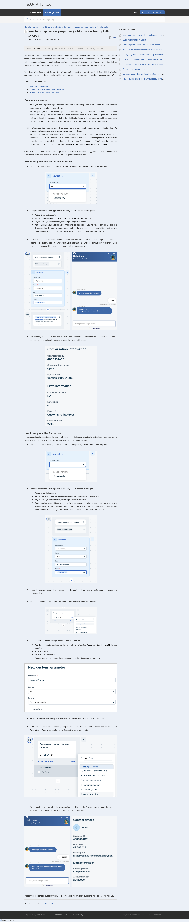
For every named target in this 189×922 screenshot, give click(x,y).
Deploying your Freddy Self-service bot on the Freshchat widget (149, 44)
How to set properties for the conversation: (49, 89)
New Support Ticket (152, 12)
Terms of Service (60, 914)
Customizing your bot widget (134, 39)
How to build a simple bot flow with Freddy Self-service (145, 78)
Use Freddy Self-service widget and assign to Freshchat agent (148, 35)
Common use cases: (39, 85)
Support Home (35, 12)
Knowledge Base (52, 12)
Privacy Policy (77, 914)
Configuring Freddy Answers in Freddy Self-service (143, 54)
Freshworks (41, 914)
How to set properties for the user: (45, 92)
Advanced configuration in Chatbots (91, 26)
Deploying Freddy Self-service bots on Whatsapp (143, 64)
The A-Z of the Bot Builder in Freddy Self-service (142, 59)
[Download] (90, 443)
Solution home (31, 26)
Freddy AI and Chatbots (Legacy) (56, 26)
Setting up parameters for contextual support (141, 69)
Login (135, 12)
